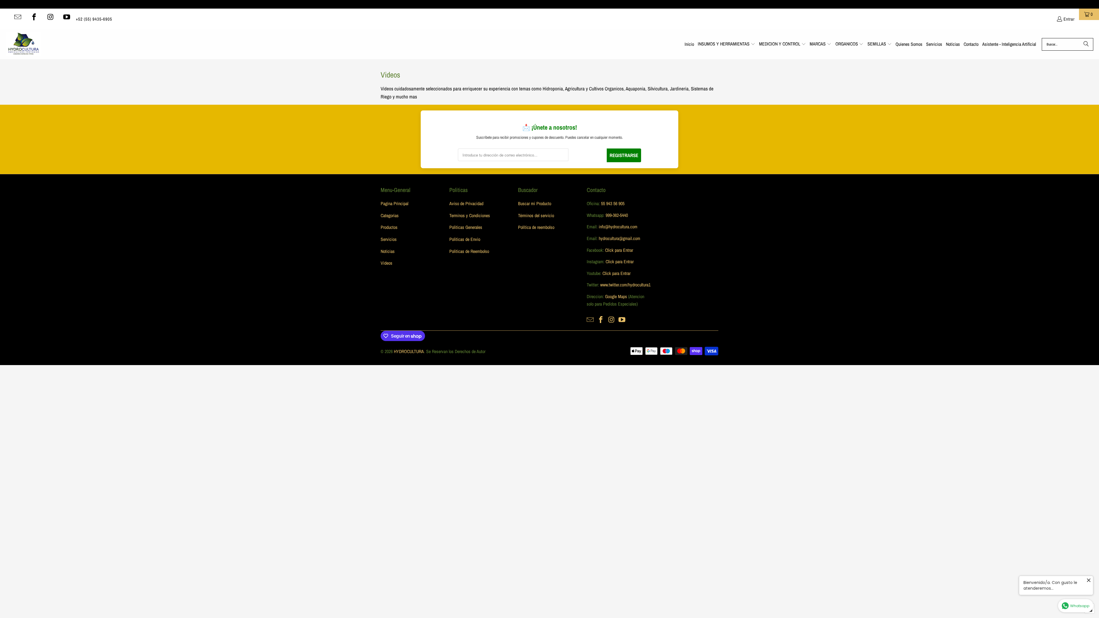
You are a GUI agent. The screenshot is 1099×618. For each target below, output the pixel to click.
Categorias (390, 215)
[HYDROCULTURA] (23, 44)
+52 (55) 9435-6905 (94, 19)
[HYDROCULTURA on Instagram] (50, 16)
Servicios (389, 239)
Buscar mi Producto (534, 203)
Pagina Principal (394, 203)
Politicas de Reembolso (469, 251)
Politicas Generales (465, 227)
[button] (726, 44)
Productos (389, 227)
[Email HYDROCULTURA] (17, 16)
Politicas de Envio (464, 239)
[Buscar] (1086, 44)
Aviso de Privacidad (466, 203)
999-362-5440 (616, 215)
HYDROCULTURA (409, 351)
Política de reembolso (536, 227)
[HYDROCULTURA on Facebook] (34, 16)
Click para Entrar (619, 250)
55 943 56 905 (612, 203)
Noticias (388, 251)
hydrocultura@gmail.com (619, 238)
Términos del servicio (536, 215)
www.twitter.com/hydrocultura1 (625, 285)
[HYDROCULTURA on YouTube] (66, 16)
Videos (386, 263)
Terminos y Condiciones (469, 215)
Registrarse (624, 155)
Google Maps (616, 296)
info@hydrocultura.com (618, 226)
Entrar (1069, 19)
